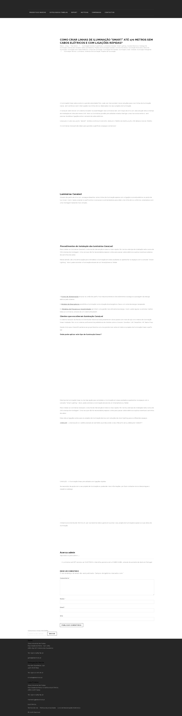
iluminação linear (124, 49)
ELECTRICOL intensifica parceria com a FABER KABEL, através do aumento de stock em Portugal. (119, 562)
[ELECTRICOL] (91, 6)
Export (74, 12)
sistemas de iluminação (92, 51)
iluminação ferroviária (136, 47)
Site (61, 616)
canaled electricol (133, 46)
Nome (62, 599)
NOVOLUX (81, 523)
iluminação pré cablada (110, 49)
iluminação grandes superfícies (92, 46)
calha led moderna (88, 47)
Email (62, 607)
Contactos (109, 12)
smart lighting (121, 46)
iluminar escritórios (122, 47)
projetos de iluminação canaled (105, 47)
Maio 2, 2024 (64, 46)
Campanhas (96, 12)
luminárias (80, 51)
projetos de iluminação (108, 51)
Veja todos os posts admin (70, 555)
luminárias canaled (109, 46)
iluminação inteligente (144, 49)
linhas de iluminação (95, 49)
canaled (133, 49)
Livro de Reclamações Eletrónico (69, 708)
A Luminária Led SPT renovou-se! (73, 562)
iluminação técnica (70, 51)
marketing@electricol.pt (36, 699)
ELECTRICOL (32, 704)
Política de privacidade (48, 708)
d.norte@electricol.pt (35, 677)
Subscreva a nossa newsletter (38, 630)
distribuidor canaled (74, 47)
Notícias (84, 12)
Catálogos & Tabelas (59, 12)
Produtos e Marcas (37, 12)
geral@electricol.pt (34, 658)
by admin (74, 46)
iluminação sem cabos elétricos (78, 49)
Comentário (65, 578)
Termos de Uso (33, 708)
